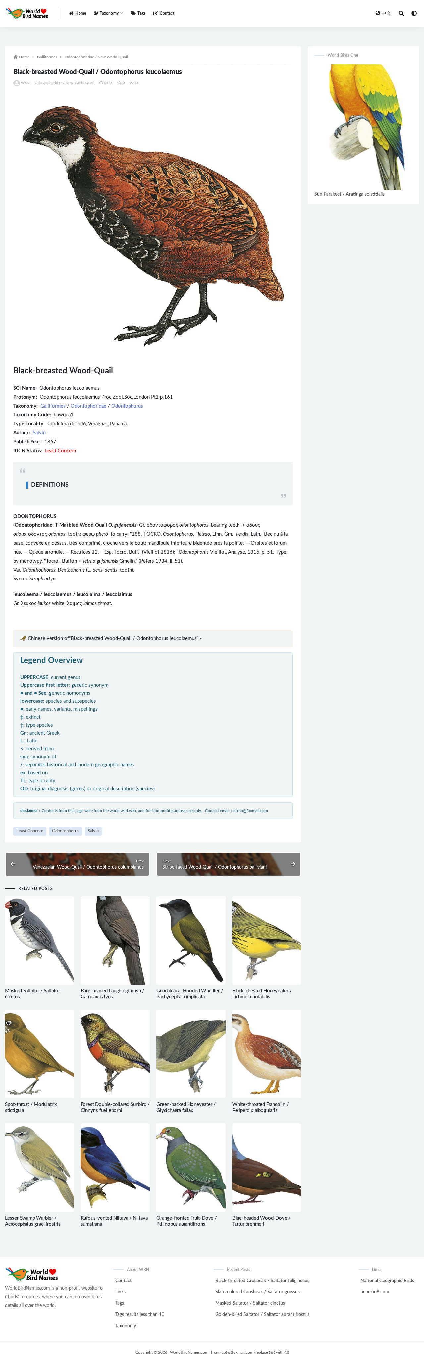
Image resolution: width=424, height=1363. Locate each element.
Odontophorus (127, 406)
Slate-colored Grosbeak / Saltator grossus (257, 1292)
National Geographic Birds (387, 1281)
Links (120, 1292)
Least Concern (29, 831)
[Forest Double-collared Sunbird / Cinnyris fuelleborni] (115, 1054)
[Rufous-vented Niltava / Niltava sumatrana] (115, 1167)
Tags (141, 13)
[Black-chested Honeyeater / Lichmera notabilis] (266, 940)
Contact (167, 13)
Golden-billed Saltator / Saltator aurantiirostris (262, 1314)
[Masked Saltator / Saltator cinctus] (39, 940)
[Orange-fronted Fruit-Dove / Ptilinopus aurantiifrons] (191, 1167)
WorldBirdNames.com (189, 1352)
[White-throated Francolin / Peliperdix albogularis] (266, 1054)
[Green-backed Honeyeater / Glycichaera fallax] (191, 1054)
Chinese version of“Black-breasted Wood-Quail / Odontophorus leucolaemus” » (115, 638)
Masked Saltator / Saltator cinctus (250, 1303)
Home (80, 13)
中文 (386, 13)
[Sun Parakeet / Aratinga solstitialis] (363, 127)
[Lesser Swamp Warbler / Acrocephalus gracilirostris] (39, 1167)
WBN (25, 83)
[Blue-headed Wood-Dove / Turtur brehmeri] (266, 1167)
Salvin (39, 432)
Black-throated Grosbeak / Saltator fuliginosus (262, 1281)
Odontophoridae (88, 406)
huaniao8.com (374, 1292)
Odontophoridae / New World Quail (96, 57)
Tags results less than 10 (139, 1314)
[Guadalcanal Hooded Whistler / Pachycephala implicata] (191, 940)
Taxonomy (125, 1326)
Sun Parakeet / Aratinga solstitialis (349, 194)
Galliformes (47, 57)
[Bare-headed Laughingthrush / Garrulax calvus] (115, 940)
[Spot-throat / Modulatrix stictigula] (39, 1054)
